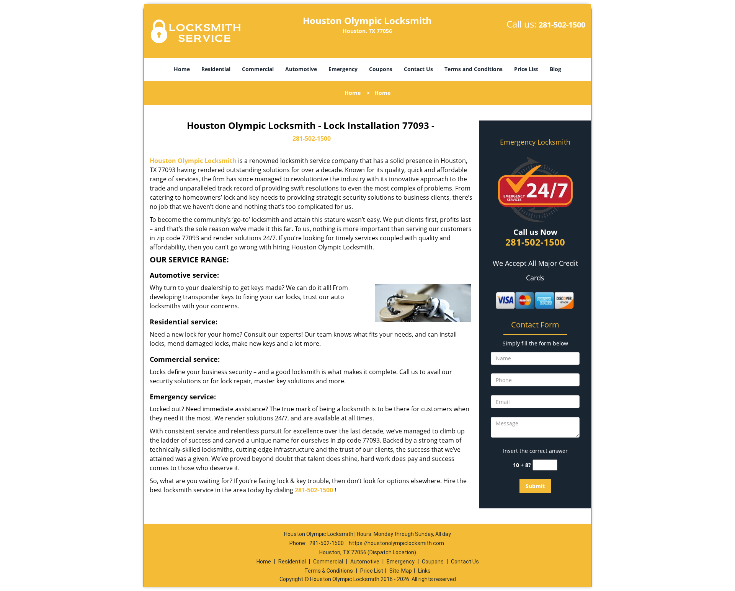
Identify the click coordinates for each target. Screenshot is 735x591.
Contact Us (418, 69)
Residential (215, 69)
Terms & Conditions (328, 571)
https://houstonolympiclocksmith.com (396, 543)
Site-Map (400, 571)
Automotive (301, 69)
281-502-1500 (562, 25)
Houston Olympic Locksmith (193, 160)
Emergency (343, 69)
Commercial (258, 69)
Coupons (380, 69)
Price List (526, 69)
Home (182, 69)
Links (424, 571)
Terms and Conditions (473, 69)
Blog (555, 69)
